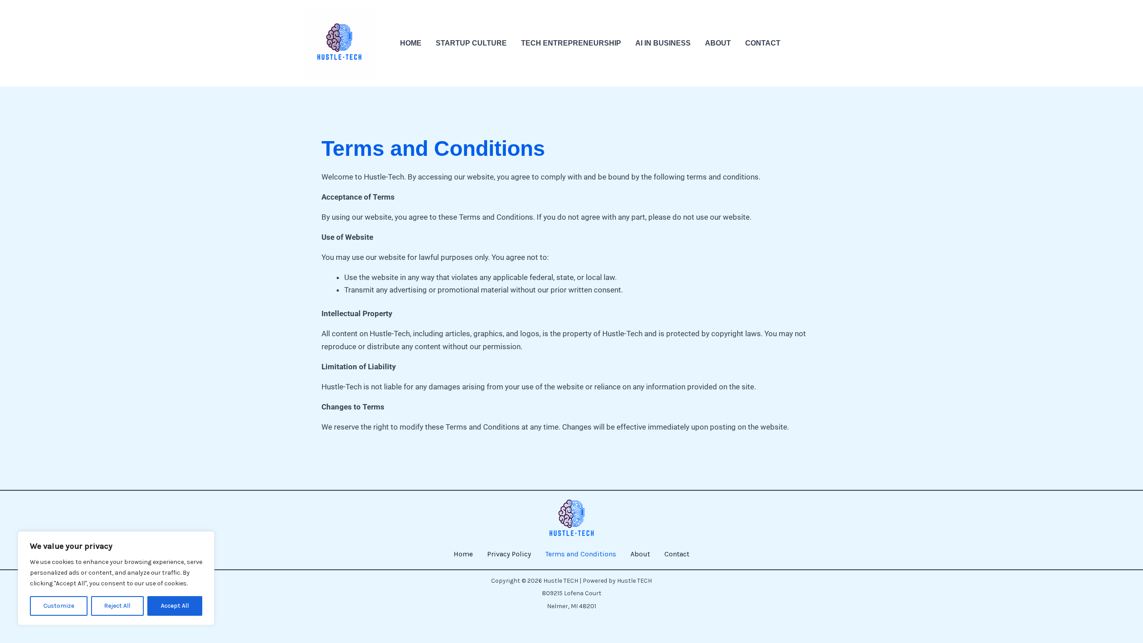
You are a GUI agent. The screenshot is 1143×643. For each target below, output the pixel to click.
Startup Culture (471, 43)
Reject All (117, 606)
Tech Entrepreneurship (571, 43)
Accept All (175, 606)
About (718, 43)
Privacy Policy (509, 554)
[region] (116, 578)
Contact (762, 43)
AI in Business (663, 43)
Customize (58, 606)
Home (410, 43)
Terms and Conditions (580, 554)
